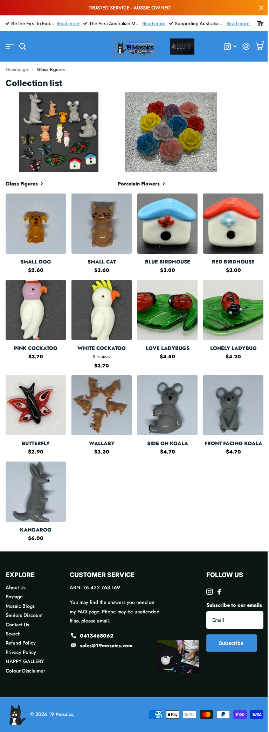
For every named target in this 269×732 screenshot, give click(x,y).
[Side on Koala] (167, 405)
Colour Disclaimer (25, 670)
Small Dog (35, 261)
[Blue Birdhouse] (167, 223)
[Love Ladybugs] (167, 310)
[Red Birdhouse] (233, 223)
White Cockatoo (101, 348)
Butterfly (36, 443)
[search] (22, 47)
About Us (16, 587)
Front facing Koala (233, 443)
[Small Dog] (36, 223)
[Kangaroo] (36, 492)
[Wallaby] (101, 405)
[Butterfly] (36, 405)
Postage (14, 596)
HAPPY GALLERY (25, 661)
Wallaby (102, 443)
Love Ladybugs (167, 348)
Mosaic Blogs (20, 606)
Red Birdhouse (233, 261)
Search (13, 633)
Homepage (17, 69)
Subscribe (231, 643)
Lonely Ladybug (233, 348)
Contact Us (17, 624)
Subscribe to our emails (234, 604)
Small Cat (102, 261)
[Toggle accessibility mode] (260, 23)
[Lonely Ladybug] (233, 310)
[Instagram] (209, 592)
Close (261, 7)
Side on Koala (167, 443)
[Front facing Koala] (233, 405)
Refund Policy (21, 642)
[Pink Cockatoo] (36, 310)
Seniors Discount (24, 615)
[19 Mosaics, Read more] (230, 47)
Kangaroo (35, 529)
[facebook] (219, 591)
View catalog (10, 47)
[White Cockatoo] (101, 310)
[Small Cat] (101, 223)
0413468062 (96, 635)
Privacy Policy (21, 652)
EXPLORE (20, 574)
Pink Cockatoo (35, 348)
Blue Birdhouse (167, 261)
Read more (68, 23)
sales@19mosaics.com (106, 645)
